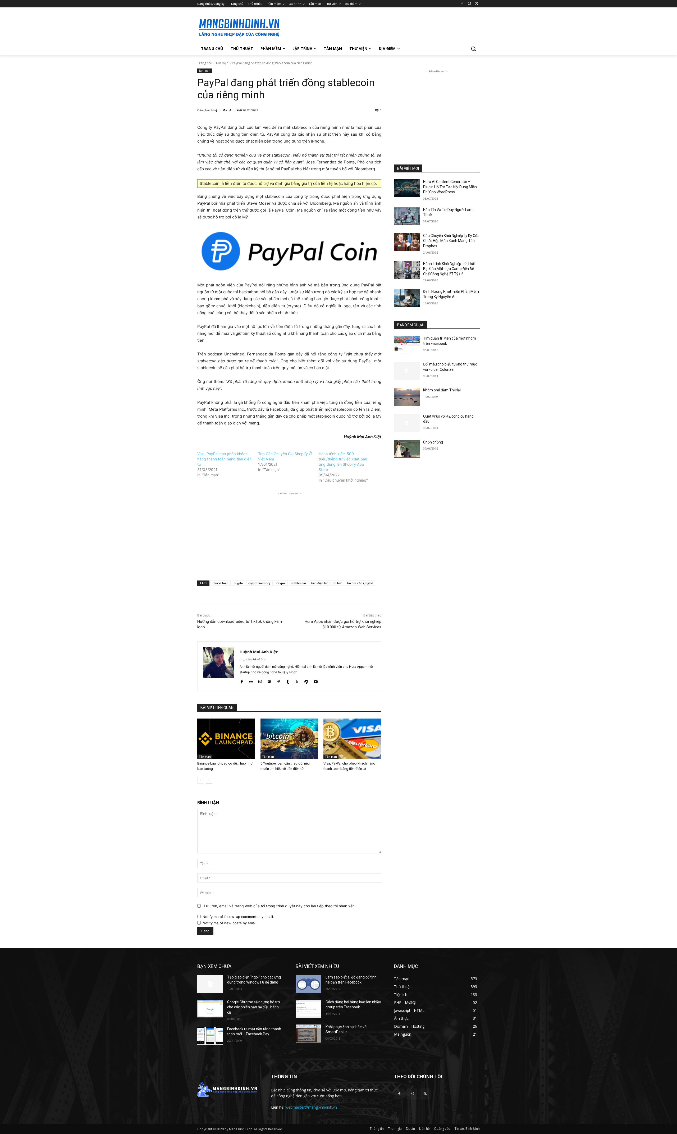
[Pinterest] (279, 681)
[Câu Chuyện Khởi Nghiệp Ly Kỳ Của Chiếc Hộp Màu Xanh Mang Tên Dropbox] (407, 242)
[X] (477, 4)
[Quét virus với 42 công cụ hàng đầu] (407, 423)
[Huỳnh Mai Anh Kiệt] (218, 666)
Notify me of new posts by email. (230, 923)
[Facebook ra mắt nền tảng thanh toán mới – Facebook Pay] (210, 1036)
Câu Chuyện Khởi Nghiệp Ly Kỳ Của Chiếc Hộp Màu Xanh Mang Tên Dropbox (451, 241)
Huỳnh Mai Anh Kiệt (227, 110)
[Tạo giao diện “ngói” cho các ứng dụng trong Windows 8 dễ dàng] (210, 984)
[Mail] (269, 681)
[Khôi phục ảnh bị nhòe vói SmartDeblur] (308, 1033)
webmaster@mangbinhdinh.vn (311, 1107)
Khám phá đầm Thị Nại (442, 390)
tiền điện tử (319, 583)
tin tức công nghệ (360, 583)
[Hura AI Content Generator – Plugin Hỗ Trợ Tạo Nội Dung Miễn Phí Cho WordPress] (407, 188)
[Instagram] (469, 4)
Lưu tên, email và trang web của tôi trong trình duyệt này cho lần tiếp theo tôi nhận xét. (279, 906)
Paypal (281, 583)
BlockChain (220, 583)
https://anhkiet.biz (252, 659)
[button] (473, 48)
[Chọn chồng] (407, 449)
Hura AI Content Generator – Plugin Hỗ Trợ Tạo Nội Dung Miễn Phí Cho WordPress (450, 187)
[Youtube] (316, 681)
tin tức (337, 583)
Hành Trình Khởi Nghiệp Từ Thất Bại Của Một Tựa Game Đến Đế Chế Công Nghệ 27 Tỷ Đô (449, 269)
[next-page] (209, 780)
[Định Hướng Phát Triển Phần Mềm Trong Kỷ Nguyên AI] (407, 298)
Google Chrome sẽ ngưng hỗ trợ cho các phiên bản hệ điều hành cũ (253, 1007)
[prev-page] (200, 780)
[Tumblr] (288, 681)
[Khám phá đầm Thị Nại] (407, 397)
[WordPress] (306, 681)
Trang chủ (204, 63)
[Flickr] (251, 681)
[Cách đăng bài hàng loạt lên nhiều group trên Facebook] (308, 1009)
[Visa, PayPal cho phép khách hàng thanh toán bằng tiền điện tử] (352, 739)
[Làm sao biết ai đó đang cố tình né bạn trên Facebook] (308, 984)
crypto (238, 583)
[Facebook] (462, 4)
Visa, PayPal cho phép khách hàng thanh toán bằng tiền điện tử (224, 459)
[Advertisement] (378, 27)
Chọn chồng (433, 442)
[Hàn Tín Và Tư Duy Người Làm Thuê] (407, 216)
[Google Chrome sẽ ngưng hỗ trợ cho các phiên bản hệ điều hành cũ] (210, 1009)
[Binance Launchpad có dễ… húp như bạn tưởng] (226, 739)
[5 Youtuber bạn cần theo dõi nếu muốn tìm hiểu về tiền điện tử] (289, 739)
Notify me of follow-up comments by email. (238, 916)
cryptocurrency (259, 583)
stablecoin (298, 583)
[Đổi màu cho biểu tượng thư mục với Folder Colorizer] (407, 371)
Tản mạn (222, 63)
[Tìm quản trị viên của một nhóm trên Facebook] (407, 345)
